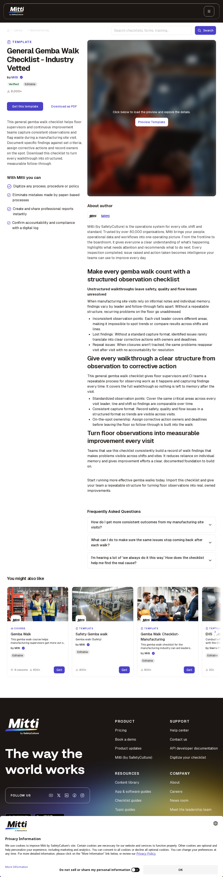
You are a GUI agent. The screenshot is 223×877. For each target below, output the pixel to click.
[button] (37, 632)
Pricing (121, 730)
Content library (127, 782)
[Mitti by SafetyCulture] (16, 11)
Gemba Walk (21, 634)
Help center (179, 730)
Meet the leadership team (190, 809)
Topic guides (125, 809)
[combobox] (151, 30)
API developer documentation (194, 748)
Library (18, 30)
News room (179, 800)
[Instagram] (82, 795)
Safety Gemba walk (92, 634)
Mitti (14, 77)
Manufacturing (39, 30)
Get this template (25, 106)
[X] (59, 795)
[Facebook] (74, 795)
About (175, 782)
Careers (176, 791)
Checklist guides (128, 800)
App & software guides (133, 791)
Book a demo (125, 739)
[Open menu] (209, 11)
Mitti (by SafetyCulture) (133, 757)
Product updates (128, 748)
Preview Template (151, 122)
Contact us (178, 739)
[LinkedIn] (66, 795)
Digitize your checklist (188, 757)
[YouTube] (51, 795)
